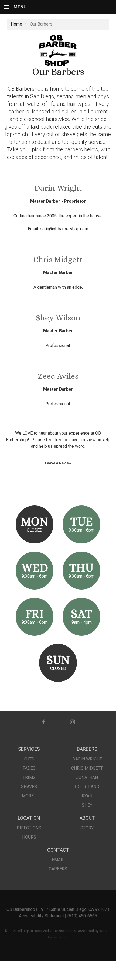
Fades (29, 768)
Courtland (87, 786)
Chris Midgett (87, 768)
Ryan (87, 795)
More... (29, 795)
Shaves (29, 786)
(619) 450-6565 (82, 915)
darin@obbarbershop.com (64, 228)
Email (58, 859)
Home (16, 24)
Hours (29, 837)
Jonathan (87, 777)
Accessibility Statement (41, 915)
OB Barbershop (20, 909)
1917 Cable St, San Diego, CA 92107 (73, 909)
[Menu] (6, 7)
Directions (29, 827)
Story (87, 827)
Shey (87, 805)
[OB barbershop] (58, 50)
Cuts (29, 759)
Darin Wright (87, 759)
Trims (29, 777)
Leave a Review (58, 463)
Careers (58, 868)
